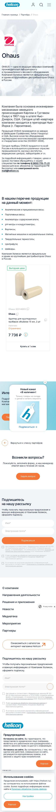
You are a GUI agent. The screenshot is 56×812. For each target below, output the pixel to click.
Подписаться (28, 540)
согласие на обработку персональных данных (27, 555)
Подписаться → (28, 426)
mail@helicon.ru (10, 170)
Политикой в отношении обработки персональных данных (29, 565)
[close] (54, 606)
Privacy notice (47, 606)
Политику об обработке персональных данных (29, 550)
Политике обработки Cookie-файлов (28, 789)
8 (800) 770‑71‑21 (40, 163)
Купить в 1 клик (28, 346)
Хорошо (44, 763)
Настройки (28, 796)
